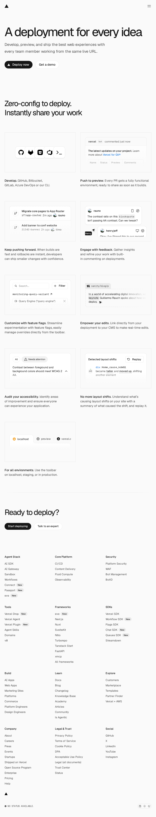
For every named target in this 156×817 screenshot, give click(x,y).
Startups (10, 757)
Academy (61, 701)
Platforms (10, 696)
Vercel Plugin (16, 624)
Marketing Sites (14, 690)
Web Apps (11, 685)
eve (10, 595)
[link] (19, 64)
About (8, 735)
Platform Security (116, 563)
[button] (60, 286)
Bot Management (116, 574)
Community (62, 712)
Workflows (11, 579)
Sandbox (10, 574)
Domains (10, 635)
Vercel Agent (12, 619)
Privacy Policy (64, 735)
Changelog (61, 690)
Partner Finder (114, 696)
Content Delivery (65, 569)
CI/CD (59, 563)
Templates (112, 690)
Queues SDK (117, 635)
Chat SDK (115, 630)
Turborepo (61, 640)
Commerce (11, 701)
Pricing (9, 778)
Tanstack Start (64, 646)
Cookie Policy (63, 746)
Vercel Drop (15, 614)
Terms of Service (65, 741)
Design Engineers (15, 712)
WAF (108, 569)
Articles (59, 706)
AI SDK (9, 563)
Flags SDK (112, 624)
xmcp (58, 656)
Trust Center (62, 767)
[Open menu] (149, 6)
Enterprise (11, 773)
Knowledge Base (65, 696)
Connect (13, 585)
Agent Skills (12, 630)
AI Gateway (12, 569)
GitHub (110, 735)
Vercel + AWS (114, 701)
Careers (9, 741)
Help (7, 783)
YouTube (111, 751)
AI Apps (9, 680)
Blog (58, 685)
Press (8, 746)
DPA (57, 751)
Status (59, 773)
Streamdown (113, 640)
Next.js (59, 619)
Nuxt (58, 624)
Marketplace (113, 685)
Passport (13, 590)
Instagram (112, 757)
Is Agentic (61, 717)
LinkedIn (111, 746)
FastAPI (59, 651)
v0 (6, 640)
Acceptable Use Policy (69, 757)
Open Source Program (18, 767)
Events (9, 751)
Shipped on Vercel (16, 762)
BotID (109, 579)
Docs (58, 680)
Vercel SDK (112, 614)
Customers (112, 680)
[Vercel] (6, 6)
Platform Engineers (16, 706)
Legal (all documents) (68, 762)
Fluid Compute (64, 574)
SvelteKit (60, 630)
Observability (63, 579)
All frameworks (64, 661)
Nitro (57, 635)
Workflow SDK (118, 619)
